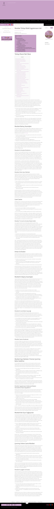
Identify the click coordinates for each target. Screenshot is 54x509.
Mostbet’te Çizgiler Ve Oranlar (21, 51)
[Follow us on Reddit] (11, 24)
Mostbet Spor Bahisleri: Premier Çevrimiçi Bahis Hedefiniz (24, 47)
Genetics (28, 20)
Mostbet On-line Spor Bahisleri (21, 61)
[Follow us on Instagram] (6, 24)
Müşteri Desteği (19, 86)
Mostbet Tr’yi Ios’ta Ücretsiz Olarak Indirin (23, 42)
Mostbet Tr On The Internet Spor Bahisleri (23, 79)
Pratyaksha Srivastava (19, 30)
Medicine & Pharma (43, 20)
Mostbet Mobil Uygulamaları (21, 85)
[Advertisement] (27, 13)
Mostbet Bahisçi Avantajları (20, 39)
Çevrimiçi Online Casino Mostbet (21, 50)
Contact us (18, 501)
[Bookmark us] (48, 504)
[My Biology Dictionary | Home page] (4, 4)
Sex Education (6, 22)
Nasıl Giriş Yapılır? (19, 84)
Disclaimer (26, 501)
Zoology (8, 20)
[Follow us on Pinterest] (9, 24)
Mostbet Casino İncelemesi (21, 46)
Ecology (38, 20)
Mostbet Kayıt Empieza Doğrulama (22, 81)
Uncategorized (18, 24)
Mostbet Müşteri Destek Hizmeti (21, 77)
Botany (5, 20)
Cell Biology (18, 20)
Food (2, 20)
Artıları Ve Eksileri (19, 43)
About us (13, 501)
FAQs (22, 501)
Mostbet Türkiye (19, 92)
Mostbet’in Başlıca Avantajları (21, 44)
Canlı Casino (18, 62)
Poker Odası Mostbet (20, 88)
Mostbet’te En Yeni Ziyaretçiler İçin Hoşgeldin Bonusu (22, 94)
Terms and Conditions (32, 501)
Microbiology (13, 20)
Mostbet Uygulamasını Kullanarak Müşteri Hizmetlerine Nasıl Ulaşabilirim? (26, 48)
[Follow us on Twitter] (10, 24)
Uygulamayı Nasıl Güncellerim (21, 78)
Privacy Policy (40, 501)
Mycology (49, 20)
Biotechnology (23, 20)
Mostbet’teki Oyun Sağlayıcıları (21, 49)
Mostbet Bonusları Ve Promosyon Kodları (23, 87)
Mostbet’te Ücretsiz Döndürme (22, 40)
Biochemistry (33, 20)
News (2, 22)
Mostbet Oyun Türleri (20, 89)
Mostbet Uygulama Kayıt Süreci (21, 80)
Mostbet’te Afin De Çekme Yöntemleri (22, 82)
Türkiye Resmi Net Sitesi (19, 38)
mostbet (26, 133)
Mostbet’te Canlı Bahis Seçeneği (22, 45)
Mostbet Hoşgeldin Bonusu (21, 90)
